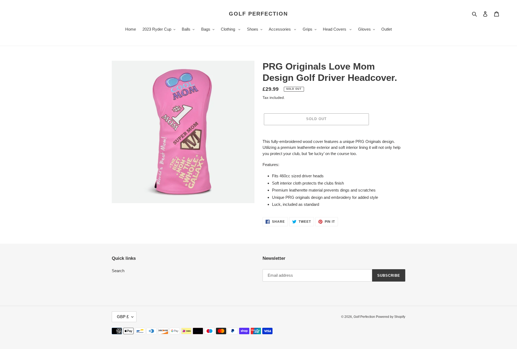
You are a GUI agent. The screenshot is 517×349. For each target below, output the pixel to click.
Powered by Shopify (390, 317)
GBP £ (123, 316)
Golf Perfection (258, 14)
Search (118, 270)
